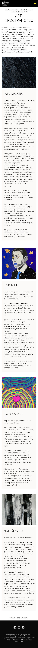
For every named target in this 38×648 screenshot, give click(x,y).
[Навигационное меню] (35, 3)
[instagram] (19, 627)
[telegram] (23, 627)
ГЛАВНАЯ (12, 618)
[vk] (15, 627)
